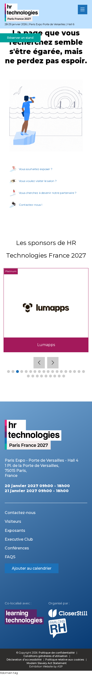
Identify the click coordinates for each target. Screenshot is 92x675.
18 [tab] (83, 371)
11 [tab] (52, 371)
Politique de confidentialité (57, 652)
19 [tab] (28, 376)
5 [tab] (26, 371)
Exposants (15, 530)
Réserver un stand (20, 37)
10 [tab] (48, 371)
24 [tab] (50, 376)
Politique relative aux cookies (64, 659)
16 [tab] (74, 371)
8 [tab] (39, 371)
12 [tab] (57, 371)
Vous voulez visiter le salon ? (38, 181)
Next (53, 362)
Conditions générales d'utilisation (45, 656)
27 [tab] (63, 376)
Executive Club (19, 539)
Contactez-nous (20, 512)
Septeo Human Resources (46, 344)
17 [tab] (79, 371)
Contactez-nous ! (30, 204)
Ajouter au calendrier (31, 568)
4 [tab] (21, 371)
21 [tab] (37, 376)
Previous (39, 362)
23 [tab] (46, 376)
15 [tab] (70, 371)
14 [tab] (65, 371)
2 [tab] (13, 371)
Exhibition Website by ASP (46, 666)
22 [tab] (41, 376)
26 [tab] (59, 376)
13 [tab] (61, 371)
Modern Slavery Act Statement (47, 663)
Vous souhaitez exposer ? (35, 169)
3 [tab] (17, 371)
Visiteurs (13, 521)
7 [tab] (34, 371)
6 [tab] (30, 371)
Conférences (17, 548)
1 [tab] (8, 371)
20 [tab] (32, 376)
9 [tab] (43, 371)
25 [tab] (54, 376)
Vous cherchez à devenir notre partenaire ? (47, 193)
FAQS (10, 557)
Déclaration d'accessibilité (24, 659)
